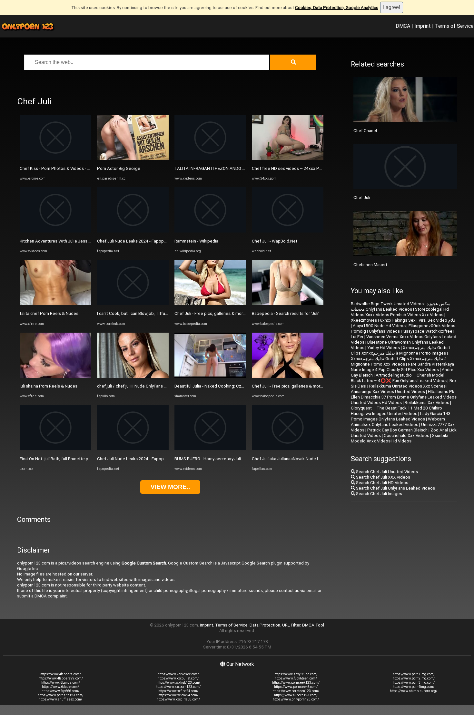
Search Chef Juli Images (378, 493)
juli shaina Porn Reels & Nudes (48, 386)
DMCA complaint (51, 596)
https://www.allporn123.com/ (296, 695)
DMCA (403, 26)
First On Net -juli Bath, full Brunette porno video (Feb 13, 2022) (78, 458)
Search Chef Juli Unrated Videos (386, 471)
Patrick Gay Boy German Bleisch (397, 430)
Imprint (422, 26)
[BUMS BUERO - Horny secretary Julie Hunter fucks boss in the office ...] (210, 448)
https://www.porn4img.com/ (413, 687)
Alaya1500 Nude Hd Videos (379, 325)
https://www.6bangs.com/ (60, 682)
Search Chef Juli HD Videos (381, 482)
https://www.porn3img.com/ (414, 682)
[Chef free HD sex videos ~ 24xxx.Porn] (287, 158)
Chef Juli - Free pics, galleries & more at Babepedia (223, 313)
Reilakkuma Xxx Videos (427, 402)
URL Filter (291, 625)
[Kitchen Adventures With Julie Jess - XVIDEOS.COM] (55, 231)
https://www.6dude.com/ (60, 687)
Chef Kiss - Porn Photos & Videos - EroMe (59, 168)
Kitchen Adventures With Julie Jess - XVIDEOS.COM (69, 241)
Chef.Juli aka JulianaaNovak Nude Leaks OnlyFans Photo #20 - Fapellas (319, 458)
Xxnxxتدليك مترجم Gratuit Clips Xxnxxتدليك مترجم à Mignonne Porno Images (400, 350)
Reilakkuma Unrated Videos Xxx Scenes (407, 386)
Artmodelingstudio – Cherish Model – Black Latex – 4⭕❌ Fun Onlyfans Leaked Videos (399, 377)
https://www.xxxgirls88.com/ (178, 699)
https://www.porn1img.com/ (414, 674)
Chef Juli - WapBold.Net (274, 241)
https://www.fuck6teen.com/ (296, 678)
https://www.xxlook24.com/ (178, 695)
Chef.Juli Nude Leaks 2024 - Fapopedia (134, 241)
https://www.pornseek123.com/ (296, 682)
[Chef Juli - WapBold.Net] (287, 231)
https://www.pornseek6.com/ (296, 687)
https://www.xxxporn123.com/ (178, 687)
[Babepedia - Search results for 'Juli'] (287, 303)
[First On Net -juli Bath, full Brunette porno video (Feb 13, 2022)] (55, 448)
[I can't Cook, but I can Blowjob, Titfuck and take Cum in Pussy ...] (133, 303)
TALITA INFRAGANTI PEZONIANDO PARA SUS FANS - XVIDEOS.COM (239, 168)
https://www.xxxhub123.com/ (178, 682)
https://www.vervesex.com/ (178, 674)
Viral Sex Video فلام (437, 320)
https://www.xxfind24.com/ (178, 691)
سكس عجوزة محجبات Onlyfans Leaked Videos (400, 306)
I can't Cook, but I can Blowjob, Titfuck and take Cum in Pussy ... (157, 313)
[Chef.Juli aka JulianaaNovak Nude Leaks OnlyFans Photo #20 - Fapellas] (287, 448)
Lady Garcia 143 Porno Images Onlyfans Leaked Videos (400, 416)
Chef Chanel (365, 130)
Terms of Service (454, 26)
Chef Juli (361, 197)
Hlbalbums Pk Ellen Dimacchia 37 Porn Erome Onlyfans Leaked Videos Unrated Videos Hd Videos (404, 397)
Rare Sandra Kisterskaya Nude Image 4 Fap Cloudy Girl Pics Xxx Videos (402, 366)
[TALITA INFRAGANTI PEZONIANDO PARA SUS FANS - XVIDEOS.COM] (210, 158)
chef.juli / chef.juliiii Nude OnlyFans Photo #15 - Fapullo (149, 386)
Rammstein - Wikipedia (196, 241)
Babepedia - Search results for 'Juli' (285, 313)
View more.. (170, 486)
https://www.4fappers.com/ (60, 674)
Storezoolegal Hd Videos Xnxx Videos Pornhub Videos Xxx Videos (400, 311)
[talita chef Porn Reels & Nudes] (55, 303)
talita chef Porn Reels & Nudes (49, 313)
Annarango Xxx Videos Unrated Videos (388, 391)
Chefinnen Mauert (370, 264)
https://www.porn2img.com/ (414, 678)
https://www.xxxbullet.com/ (178, 678)
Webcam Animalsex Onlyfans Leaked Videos (398, 421)
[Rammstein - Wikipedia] (210, 231)
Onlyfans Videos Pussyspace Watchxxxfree (410, 331)
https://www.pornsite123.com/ (61, 695)
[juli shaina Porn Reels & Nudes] (55, 376)
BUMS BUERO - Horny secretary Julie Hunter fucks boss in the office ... (240, 458)
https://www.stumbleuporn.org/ (413, 691)
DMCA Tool (313, 625)
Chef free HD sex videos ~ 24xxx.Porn (288, 168)
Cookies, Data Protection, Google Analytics (336, 7)
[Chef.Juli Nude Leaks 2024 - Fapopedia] (133, 231)
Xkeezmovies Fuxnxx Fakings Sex (383, 320)
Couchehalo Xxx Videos (406, 435)
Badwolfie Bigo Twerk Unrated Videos (387, 303)
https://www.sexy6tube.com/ (296, 674)
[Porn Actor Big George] (133, 158)
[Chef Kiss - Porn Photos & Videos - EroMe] (55, 158)
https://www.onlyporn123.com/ (296, 699)
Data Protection (265, 625)
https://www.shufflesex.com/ (60, 699)
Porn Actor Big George (118, 168)
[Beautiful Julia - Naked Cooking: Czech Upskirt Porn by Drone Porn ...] (210, 376)
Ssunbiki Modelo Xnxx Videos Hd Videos (399, 438)
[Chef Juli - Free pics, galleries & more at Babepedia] (210, 303)
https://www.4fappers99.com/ (60, 678)
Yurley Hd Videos (383, 347)
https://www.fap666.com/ (60, 691)
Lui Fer (357, 336)
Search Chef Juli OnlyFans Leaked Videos (395, 488)
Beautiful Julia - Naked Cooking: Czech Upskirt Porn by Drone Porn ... (239, 386)
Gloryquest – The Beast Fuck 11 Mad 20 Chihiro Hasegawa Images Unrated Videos (396, 410)
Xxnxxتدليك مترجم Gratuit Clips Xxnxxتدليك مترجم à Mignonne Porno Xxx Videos (399, 361)
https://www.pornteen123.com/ (295, 691)
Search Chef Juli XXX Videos (382, 477)
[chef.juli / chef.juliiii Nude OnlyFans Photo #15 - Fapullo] (133, 376)
